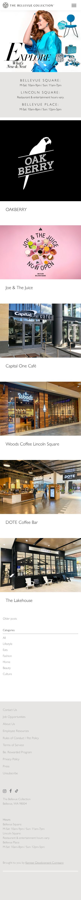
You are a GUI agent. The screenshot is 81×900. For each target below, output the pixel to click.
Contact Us (10, 710)
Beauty (7, 668)
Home (6, 662)
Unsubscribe (10, 773)
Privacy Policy (11, 759)
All (4, 638)
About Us (9, 724)
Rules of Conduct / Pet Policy (21, 738)
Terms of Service (13, 745)
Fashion (7, 656)
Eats (5, 650)
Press (6, 766)
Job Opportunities (14, 717)
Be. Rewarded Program (17, 752)
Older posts (10, 618)
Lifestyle (7, 644)
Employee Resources (16, 731)
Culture (7, 674)
